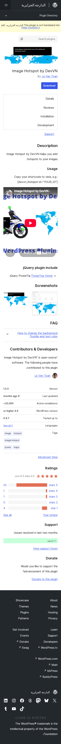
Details (50, 98)
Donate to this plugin (45, 579)
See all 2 (8, 425)
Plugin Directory (49, 15)
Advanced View (48, 457)
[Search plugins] (21, 39)
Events (24, 635)
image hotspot (12, 440)
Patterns (23, 618)
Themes (24, 606)
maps (16, 447)
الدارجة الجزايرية (40, 692)
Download (49, 85)
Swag (23, 647)
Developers (51, 641)
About (54, 600)
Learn (54, 629)
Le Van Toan (50, 76)
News (54, 606)
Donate (22, 641)
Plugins (24, 612)
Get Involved (21, 629)
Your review (50, 515)
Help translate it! (30, 27)
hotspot (18, 433)
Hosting (53, 612)
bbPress (51, 670)
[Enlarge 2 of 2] (24, 295)
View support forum (45, 548)
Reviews (49, 107)
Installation (47, 116)
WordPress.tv (47, 647)
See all (7, 515)
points (8, 447)
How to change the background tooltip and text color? (37, 335)
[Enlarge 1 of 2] (53, 295)
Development (45, 125)
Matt (53, 665)
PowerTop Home (42, 275)
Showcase (22, 600)
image (8, 433)
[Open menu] (5, 5)
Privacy (53, 618)
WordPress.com (46, 658)
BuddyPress (48, 676)
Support (49, 134)
